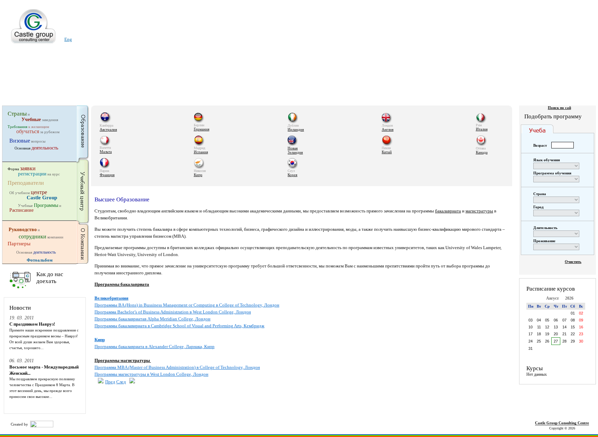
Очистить (573, 262)
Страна (539, 194)
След (121, 381)
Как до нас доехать (49, 277)
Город (538, 207)
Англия (387, 129)
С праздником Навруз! (32, 324)
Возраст (540, 145)
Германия (201, 129)
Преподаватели (26, 182)
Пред (110, 381)
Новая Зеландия (295, 150)
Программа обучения (552, 173)
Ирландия (296, 129)
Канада (482, 152)
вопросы (27, 141)
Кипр (198, 175)
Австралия (108, 129)
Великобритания (111, 298)
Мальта (106, 151)
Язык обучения (546, 160)
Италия (482, 129)
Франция (107, 175)
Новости (20, 307)
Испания (201, 152)
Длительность (545, 228)
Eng (68, 39)
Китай (387, 152)
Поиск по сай (559, 108)
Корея (292, 175)
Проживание (544, 241)
